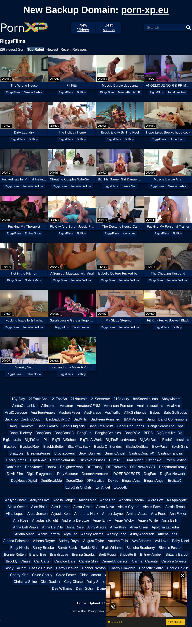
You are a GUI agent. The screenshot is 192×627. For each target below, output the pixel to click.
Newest (52, 49)
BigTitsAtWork (91, 440)
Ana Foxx (158, 514)
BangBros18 (64, 433)
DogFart (150, 474)
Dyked (113, 480)
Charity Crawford (122, 568)
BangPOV (132, 433)
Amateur (66, 406)
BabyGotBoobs (175, 412)
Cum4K (115, 460)
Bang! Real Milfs (101, 426)
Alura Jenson (37, 514)
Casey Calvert (15, 568)
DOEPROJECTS (126, 474)
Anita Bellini (170, 520)
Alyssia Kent (60, 514)
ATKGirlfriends (135, 412)
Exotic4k (120, 487)
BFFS (148, 433)
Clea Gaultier (50, 582)
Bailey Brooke (43, 548)
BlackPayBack (79, 446)
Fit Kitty (81, 92)
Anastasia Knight (45, 520)
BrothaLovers (64, 453)
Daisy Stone (95, 582)
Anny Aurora (96, 527)
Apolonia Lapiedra (165, 527)
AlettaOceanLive (24, 406)
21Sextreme (100, 399)
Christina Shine (25, 582)
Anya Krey (118, 527)
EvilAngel (103, 487)
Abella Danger (64, 500)
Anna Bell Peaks (25, 527)
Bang (151, 419)
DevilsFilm (15, 474)
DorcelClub (74, 480)
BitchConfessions (175, 440)
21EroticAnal (38, 399)
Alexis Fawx (152, 507)
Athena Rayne (44, 541)
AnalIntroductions (150, 406)
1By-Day (18, 399)
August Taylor (93, 541)
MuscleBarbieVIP (129, 92)
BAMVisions (133, 419)
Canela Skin (88, 561)
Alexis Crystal (128, 507)
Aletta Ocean (17, 507)
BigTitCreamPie (36, 440)
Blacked (10, 446)
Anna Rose (75, 527)
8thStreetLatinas (145, 399)
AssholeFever (69, 412)
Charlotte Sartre (151, 568)
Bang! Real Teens (130, 426)
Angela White (148, 520)
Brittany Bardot (177, 554)
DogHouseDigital (24, 480)
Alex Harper (60, 507)
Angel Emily (102, 520)
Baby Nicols (19, 548)
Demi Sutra (84, 588)
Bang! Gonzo (47, 426)
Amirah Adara (136, 514)
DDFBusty (94, 467)
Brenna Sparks (83, 554)
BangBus (84, 433)
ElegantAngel (154, 480)
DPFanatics (95, 480)
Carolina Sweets (173, 561)
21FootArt (59, 399)
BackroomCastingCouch (23, 419)
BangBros (43, 433)
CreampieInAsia (62, 460)
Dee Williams (62, 588)
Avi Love (161, 541)
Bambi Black (67, 548)
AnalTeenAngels (43, 412)
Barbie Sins (89, 548)
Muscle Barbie (33, 92)
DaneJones (34, 467)
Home (81, 603)
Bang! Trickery (21, 433)
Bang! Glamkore (21, 426)
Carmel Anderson (114, 561)
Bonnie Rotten (15, 554)
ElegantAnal (131, 480)
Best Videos (109, 27)
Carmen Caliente (145, 561)
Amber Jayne (112, 514)
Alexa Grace (82, 507)
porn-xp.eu (145, 10)
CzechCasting (175, 460)
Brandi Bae (37, 554)
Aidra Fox (155, 500)
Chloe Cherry (42, 575)
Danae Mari (129, 186)
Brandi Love (59, 554)
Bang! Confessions (172, 419)
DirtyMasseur (67, 474)
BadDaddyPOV (58, 419)
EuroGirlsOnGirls (78, 487)
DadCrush (13, 467)
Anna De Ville (52, 527)
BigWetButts (149, 440)
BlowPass (160, 446)
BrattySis (16, 453)
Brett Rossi (107, 554)
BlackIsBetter (53, 446)
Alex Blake (39, 507)
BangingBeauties (108, 433)
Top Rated (35, 49)
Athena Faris (167, 534)
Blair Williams (112, 548)
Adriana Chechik (131, 500)
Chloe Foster (66, 575)
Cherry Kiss (19, 575)
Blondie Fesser (170, 548)
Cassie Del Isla (40, 568)
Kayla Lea (129, 233)
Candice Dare (64, 561)
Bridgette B (127, 554)
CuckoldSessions (91, 460)
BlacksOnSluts (137, 446)
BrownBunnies (90, 453)
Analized (173, 406)
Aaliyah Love (40, 500)
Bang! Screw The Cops (166, 426)
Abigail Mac (87, 500)
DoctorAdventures (96, 474)
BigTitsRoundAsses (121, 440)
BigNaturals (12, 440)
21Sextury (121, 399)
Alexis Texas (175, 507)
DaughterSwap (71, 467)
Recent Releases (73, 49)
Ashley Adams (92, 534)
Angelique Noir (177, 92)
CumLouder (134, 460)
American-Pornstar (118, 406)
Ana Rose (20, 520)
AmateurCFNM (88, 406)
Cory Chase (73, 582)
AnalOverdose (16, 412)
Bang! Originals (73, 426)
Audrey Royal (69, 541)
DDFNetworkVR (142, 467)
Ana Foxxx (178, 514)
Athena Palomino (16, 541)
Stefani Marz (33, 280)
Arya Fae (70, 534)
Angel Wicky (124, 520)
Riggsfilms (62, 327)
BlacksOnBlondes (108, 446)
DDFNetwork (116, 467)
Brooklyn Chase (18, 561)
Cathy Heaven (67, 568)
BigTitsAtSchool (64, 440)
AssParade (92, 412)
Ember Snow (33, 233)
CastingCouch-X (141, 453)
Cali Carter (42, 561)
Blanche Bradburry (140, 548)
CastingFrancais (170, 453)
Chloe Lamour (90, 575)
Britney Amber (151, 554)
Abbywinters (171, 399)
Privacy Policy (96, 611)
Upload (94, 603)
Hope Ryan (177, 139)
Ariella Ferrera (49, 534)
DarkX (51, 467)
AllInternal (48, 406)
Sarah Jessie (80, 327)
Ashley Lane (116, 534)
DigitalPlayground (40, 474)
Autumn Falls (118, 541)
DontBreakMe (51, 480)
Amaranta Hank (86, 514)
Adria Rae (107, 500)
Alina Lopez (15, 514)
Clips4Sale (38, 460)
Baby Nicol (180, 541)
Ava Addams (141, 541)
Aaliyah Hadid (15, 500)
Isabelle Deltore (33, 186)
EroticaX (174, 480)
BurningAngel (115, 453)
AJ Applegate (177, 500)
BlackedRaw (30, 446)
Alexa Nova (105, 507)
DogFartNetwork (172, 474)
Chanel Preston (94, 568)
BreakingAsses (39, 453)
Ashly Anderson (142, 534)
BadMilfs (80, 419)
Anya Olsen (139, 527)
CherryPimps (16, 460)
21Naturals (79, 399)
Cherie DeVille (178, 568)
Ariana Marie (24, 534)
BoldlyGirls (179, 446)
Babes (155, 412)
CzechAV (153, 460)
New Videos (83, 27)
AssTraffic (112, 412)
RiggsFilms (13, 92)
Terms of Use (78, 611)
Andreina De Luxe (75, 520)
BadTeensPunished (105, 419)
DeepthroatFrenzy (173, 467)
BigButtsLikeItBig (169, 433)
